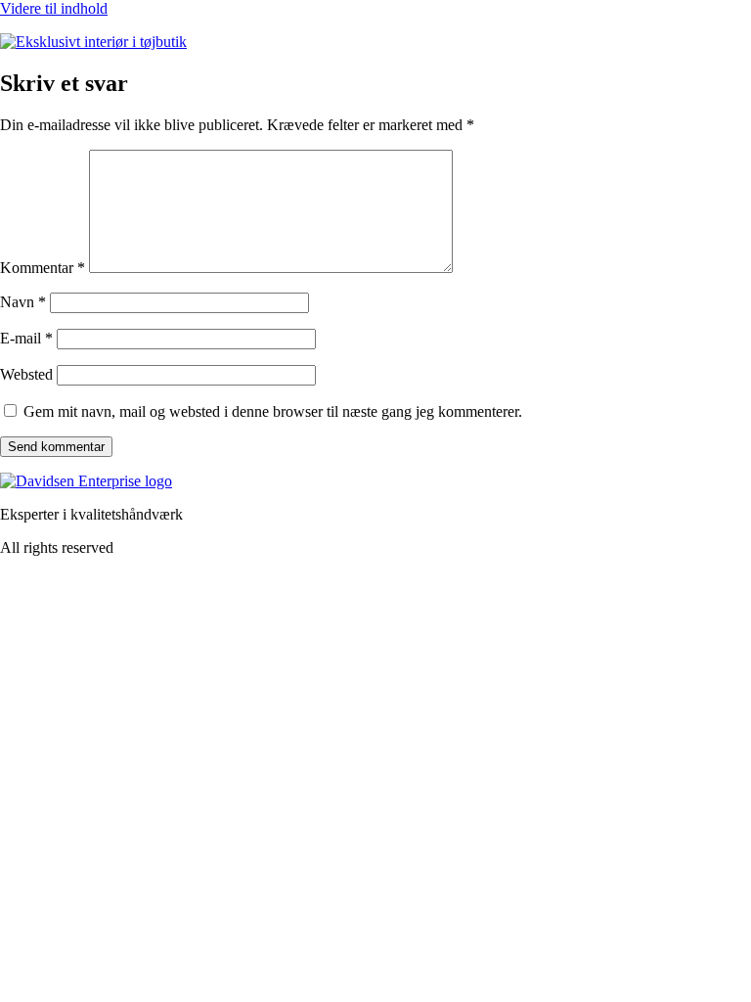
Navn (23, 302)
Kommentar (42, 267)
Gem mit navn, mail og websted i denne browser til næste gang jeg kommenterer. (272, 411)
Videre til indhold (54, 8)
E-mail (26, 338)
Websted (26, 374)
